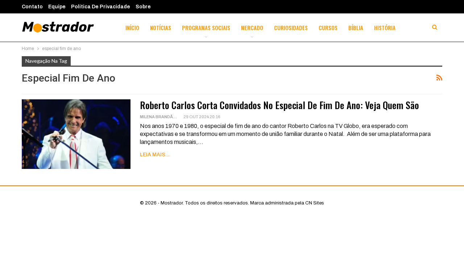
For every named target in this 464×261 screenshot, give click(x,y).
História (384, 28)
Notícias (160, 28)
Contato (32, 6)
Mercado (252, 28)
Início (132, 28)
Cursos (328, 28)
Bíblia (355, 28)
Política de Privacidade (100, 6)
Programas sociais (206, 28)
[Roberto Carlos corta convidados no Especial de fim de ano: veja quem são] (76, 134)
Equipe (57, 6)
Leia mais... (155, 154)
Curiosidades (291, 28)
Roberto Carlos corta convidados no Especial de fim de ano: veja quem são (279, 105)
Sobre (143, 6)
